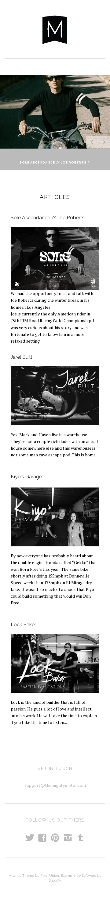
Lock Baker (23, 625)
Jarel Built (21, 357)
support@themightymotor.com (55, 785)
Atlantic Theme (21, 875)
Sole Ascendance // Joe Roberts (48, 218)
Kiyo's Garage (26, 477)
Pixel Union (49, 875)
